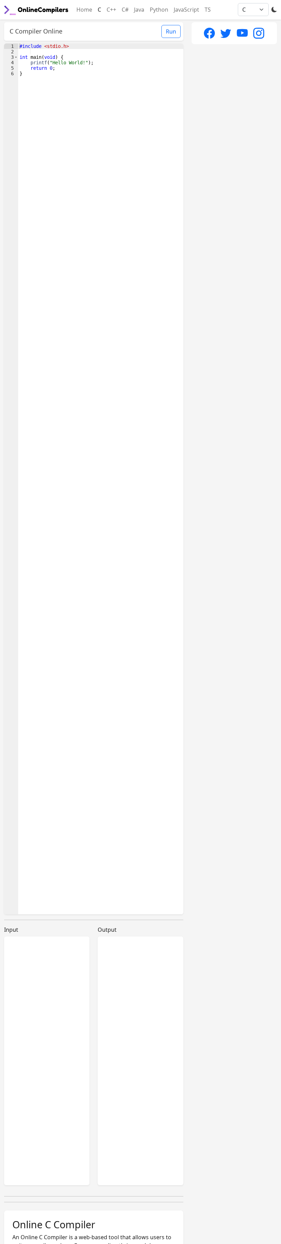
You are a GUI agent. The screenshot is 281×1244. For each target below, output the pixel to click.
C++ (111, 9)
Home (84, 9)
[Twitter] (225, 33)
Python (159, 9)
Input (11, 929)
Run (171, 31)
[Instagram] (258, 33)
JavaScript (186, 9)
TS (208, 9)
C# (125, 9)
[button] (16, 57)
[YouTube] (242, 33)
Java (139, 9)
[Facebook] (209, 33)
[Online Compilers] (36, 10)
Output (107, 929)
